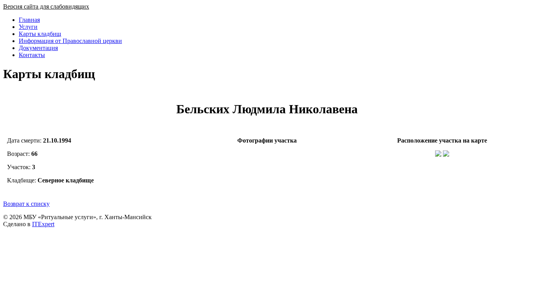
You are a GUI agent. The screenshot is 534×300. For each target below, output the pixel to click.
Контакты (32, 55)
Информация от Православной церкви (70, 41)
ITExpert (43, 224)
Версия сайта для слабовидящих (46, 6)
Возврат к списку (26, 203)
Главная (29, 19)
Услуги (28, 26)
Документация (38, 48)
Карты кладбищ (40, 33)
